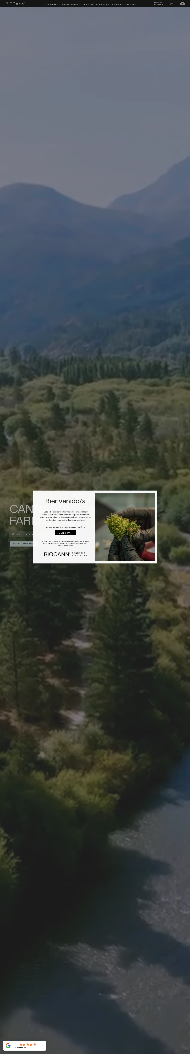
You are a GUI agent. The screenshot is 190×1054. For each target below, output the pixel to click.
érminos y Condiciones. (70, 541)
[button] (65, 532)
